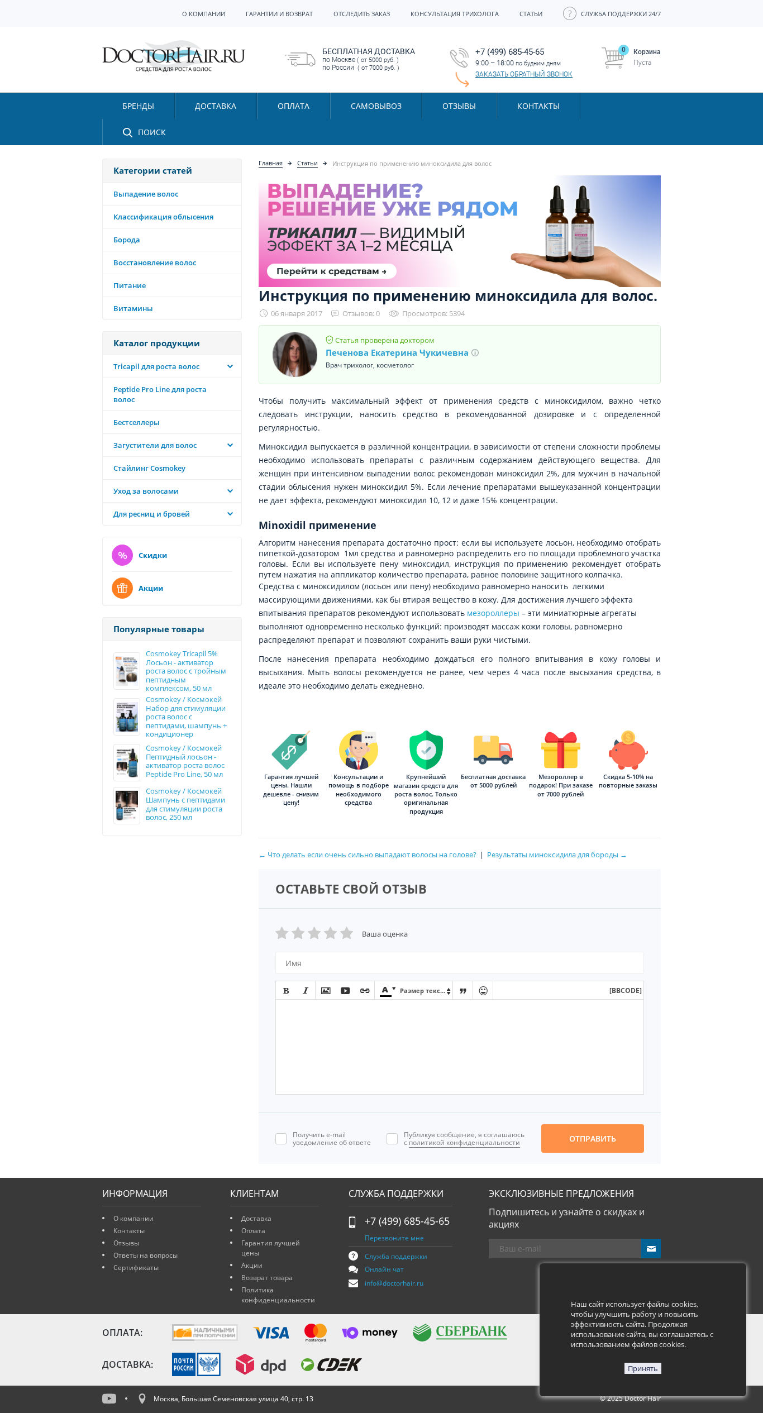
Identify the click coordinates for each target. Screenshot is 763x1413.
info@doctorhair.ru (394, 1283)
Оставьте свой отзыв (351, 888)
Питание (129, 285)
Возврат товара (267, 1277)
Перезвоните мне (394, 1238)
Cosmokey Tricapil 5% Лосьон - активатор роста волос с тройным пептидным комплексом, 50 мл (186, 671)
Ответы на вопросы (145, 1255)
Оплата (253, 1230)
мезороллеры (493, 613)
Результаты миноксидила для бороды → (557, 854)
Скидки (153, 555)
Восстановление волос (154, 262)
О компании (133, 1218)
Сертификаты (136, 1267)
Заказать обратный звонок (524, 74)
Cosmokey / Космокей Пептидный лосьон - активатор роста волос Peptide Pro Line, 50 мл (185, 761)
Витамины (133, 308)
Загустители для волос (155, 445)
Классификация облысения (163, 217)
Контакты (129, 1230)
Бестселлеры (136, 422)
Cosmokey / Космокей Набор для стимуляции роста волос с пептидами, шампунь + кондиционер (186, 717)
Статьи (307, 163)
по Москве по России (368, 59)
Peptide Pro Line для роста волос (160, 394)
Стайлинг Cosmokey (149, 468)
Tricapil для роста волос (156, 366)
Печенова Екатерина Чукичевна (397, 352)
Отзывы (459, 106)
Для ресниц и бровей (151, 514)
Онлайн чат (384, 1269)
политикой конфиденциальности (464, 1142)
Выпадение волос (145, 194)
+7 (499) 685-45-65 (407, 1221)
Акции (151, 588)
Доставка (256, 1218)
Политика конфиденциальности (278, 1295)
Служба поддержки (396, 1256)
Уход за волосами (146, 491)
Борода (126, 240)
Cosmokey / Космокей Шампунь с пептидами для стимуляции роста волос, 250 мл (185, 804)
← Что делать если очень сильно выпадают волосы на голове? (367, 854)
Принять (643, 1368)
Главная (271, 163)
